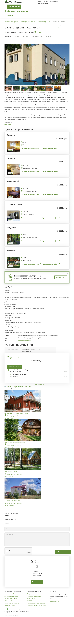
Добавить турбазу (14, 7)
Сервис (7, 515)
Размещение (9, 520)
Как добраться (37, 36)
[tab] (36, 146)
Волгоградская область (12, 603)
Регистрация (31, 598)
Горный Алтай (9, 601)
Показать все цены (15, 367)
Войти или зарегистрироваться (17, 11)
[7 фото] (13, 262)
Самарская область (10, 605)
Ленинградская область (12, 596)
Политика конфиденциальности (37, 603)
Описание (8, 36)
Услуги (25, 36)
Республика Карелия (11, 598)
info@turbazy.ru (54, 601)
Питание (7, 524)
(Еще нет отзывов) (63, 28)
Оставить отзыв (63, 552)
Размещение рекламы (34, 596)
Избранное (9, 15)
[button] (41, 148)
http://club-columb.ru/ (24, 340)
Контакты (30, 601)
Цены (17, 36)
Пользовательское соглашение (36, 605)
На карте (39, 32)
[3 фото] (13, 146)
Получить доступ (61, 277)
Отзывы (49, 36)
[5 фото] (13, 169)
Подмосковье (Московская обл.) (14, 594)
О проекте (30, 594)
